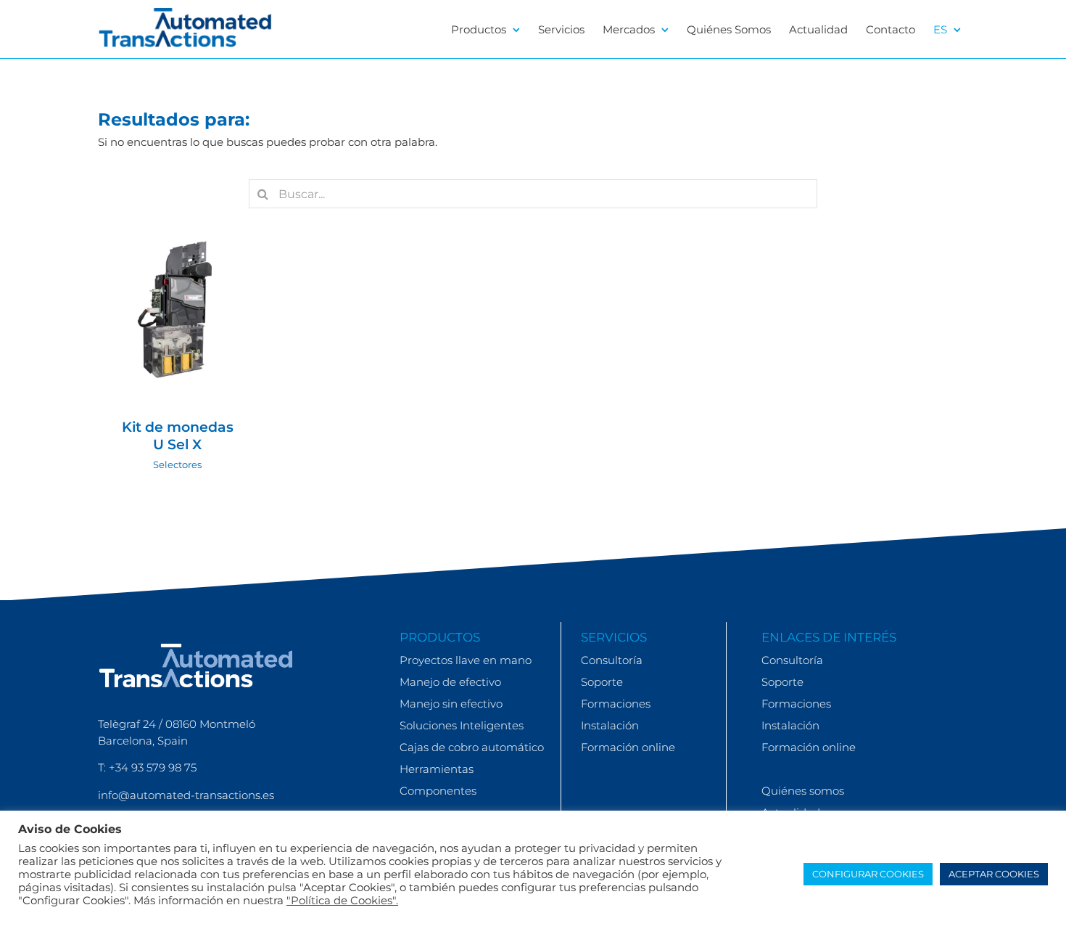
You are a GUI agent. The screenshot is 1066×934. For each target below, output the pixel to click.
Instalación (610, 725)
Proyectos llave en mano (466, 660)
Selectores (177, 331)
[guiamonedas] (177, 310)
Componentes (438, 791)
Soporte (602, 682)
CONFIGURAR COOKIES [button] (868, 874)
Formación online (628, 747)
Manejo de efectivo (450, 682)
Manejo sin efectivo (451, 703)
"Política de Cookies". (342, 900)
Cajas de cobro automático (472, 747)
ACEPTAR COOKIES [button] (994, 874)
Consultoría (612, 660)
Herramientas (437, 769)
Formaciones (615, 703)
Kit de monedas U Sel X (178, 436)
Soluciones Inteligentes (462, 725)
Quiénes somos (802, 791)
